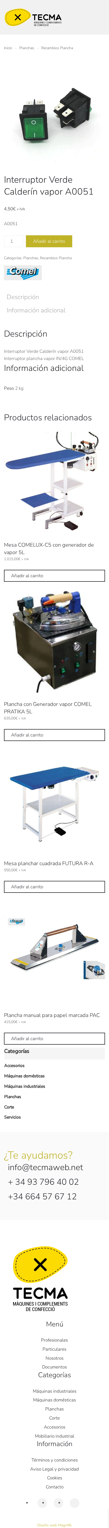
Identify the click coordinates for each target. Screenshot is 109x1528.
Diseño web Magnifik (54, 1525)
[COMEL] (23, 272)
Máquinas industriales (24, 1086)
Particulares (54, 1349)
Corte (9, 1107)
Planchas (30, 258)
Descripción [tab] (23, 297)
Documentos (54, 1367)
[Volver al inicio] (33, 17)
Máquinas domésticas (24, 1076)
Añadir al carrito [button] (27, 576)
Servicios (12, 1117)
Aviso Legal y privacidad (54, 1469)
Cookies (54, 1478)
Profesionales (54, 1340)
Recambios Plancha (56, 258)
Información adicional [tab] (36, 310)
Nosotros (54, 1358)
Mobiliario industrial (54, 1436)
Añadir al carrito (49, 241)
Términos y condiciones (54, 1460)
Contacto (54, 1487)
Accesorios (14, 1066)
